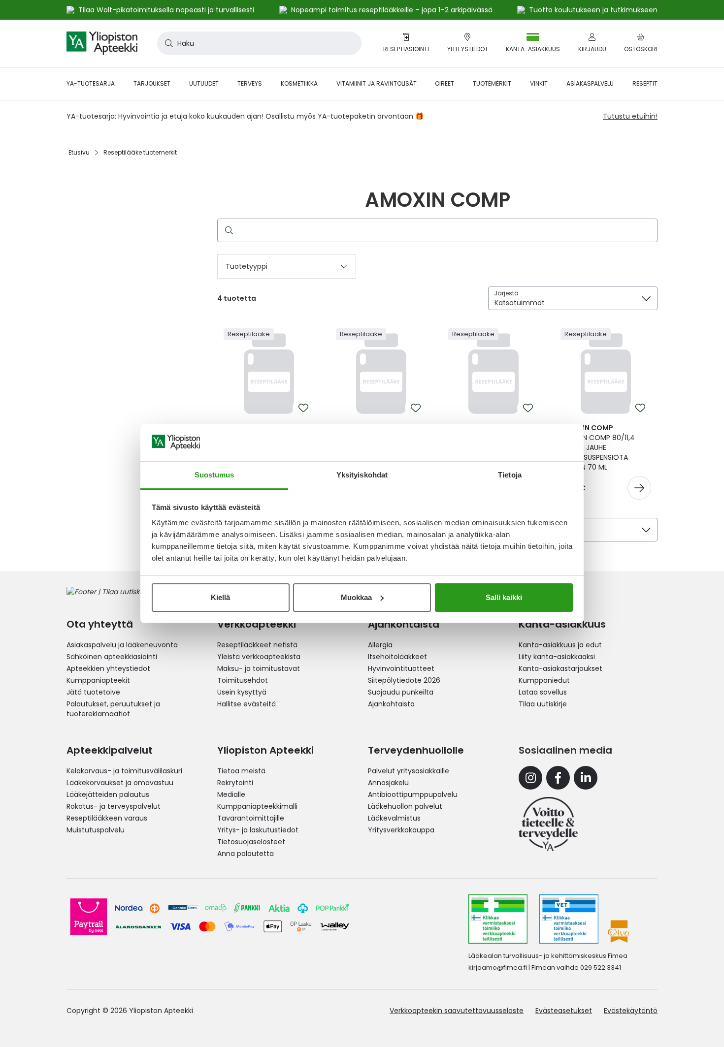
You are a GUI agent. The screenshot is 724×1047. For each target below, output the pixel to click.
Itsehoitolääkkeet (397, 657)
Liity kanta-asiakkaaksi (557, 657)
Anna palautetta (245, 853)
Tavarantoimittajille (250, 818)
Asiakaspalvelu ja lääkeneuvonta (122, 645)
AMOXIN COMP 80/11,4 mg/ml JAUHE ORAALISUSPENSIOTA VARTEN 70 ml (597, 447)
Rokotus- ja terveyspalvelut (113, 806)
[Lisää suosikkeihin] (303, 408)
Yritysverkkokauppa (401, 830)
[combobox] (259, 43)
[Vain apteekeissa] (639, 488)
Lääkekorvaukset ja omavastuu (119, 783)
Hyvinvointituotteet (401, 668)
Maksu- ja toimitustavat (258, 668)
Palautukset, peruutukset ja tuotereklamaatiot (113, 709)
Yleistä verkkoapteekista (258, 657)
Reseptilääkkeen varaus (106, 818)
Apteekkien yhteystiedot (108, 668)
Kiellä (220, 597)
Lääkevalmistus (394, 818)
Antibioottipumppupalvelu (413, 794)
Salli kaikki (504, 597)
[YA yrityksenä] (548, 824)
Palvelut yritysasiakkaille (408, 771)
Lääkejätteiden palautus (107, 794)
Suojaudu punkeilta (400, 692)
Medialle (231, 794)
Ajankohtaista (391, 704)
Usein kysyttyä (241, 692)
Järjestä (506, 293)
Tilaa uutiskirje (543, 704)
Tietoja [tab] (510, 475)
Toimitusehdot (242, 680)
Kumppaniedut (544, 680)
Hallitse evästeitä (246, 704)
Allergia (380, 645)
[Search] (227, 230)
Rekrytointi (235, 783)
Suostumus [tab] (214, 475)
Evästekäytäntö (631, 1010)
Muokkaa (356, 597)
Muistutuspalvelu (95, 830)
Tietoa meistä (241, 771)
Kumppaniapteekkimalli (257, 806)
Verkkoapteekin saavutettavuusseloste (457, 1010)
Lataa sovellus (543, 692)
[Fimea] (497, 919)
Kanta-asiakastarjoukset (560, 668)
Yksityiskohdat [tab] (362, 475)
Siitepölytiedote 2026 (404, 680)
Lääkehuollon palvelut (405, 806)
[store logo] (101, 43)
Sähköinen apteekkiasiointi (111, 657)
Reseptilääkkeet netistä (257, 645)
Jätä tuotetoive (93, 692)
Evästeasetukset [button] (563, 1010)
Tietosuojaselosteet (251, 842)
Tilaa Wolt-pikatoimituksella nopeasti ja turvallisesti (166, 10)
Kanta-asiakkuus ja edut (560, 645)
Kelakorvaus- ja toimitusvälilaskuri (124, 771)
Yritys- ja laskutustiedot (257, 830)
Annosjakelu (388, 783)
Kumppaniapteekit (98, 680)
